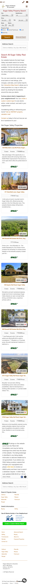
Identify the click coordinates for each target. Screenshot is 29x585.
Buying (3, 509)
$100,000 (22, 187)
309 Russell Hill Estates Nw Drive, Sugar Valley (15, 329)
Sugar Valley (4, 497)
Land (22, 30)
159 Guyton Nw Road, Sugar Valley (14, 285)
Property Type (5, 28)
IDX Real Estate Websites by (9, 581)
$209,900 (21, 280)
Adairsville (3, 499)
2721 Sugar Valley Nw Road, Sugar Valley (14, 376)
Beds (2, 23)
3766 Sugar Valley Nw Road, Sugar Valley (14, 417)
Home (4, 30)
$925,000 (21, 412)
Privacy (16, 583)
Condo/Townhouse (13, 30)
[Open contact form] (27, 2)
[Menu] (27, 6)
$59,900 (23, 233)
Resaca (16, 497)
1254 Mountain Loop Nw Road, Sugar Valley (15, 148)
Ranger (3, 502)
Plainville (17, 494)
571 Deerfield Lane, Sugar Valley (14, 192)
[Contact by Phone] (23, 2)
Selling (16, 509)
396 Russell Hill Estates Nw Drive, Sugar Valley (15, 238)
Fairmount (17, 499)
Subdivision (19, 13)
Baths (9, 23)
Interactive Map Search (11, 85)
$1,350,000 (21, 371)
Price (2, 18)
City (2, 13)
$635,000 (21, 143)
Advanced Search (21, 37)
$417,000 (21, 324)
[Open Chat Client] (24, 580)
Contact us (4, 118)
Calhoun (3, 494)
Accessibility (5, 583)
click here (10, 467)
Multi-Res (4, 32)
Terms (11, 583)
